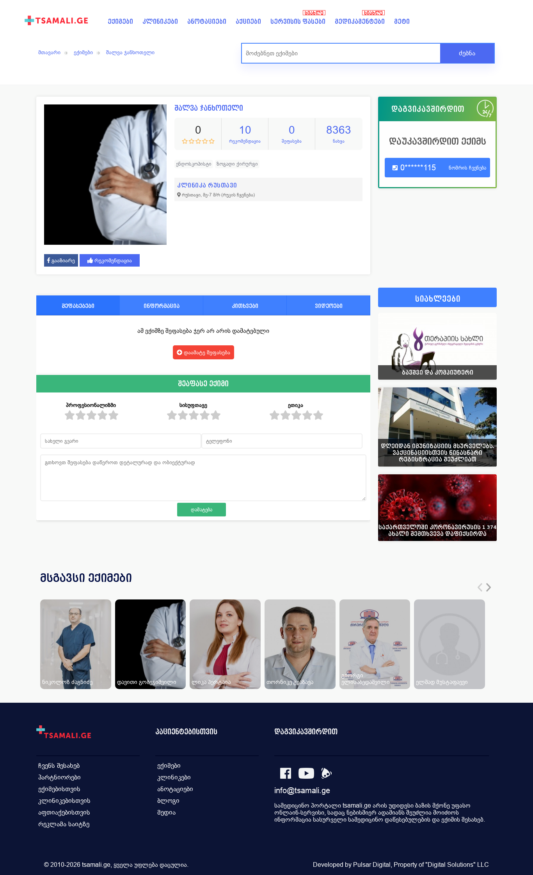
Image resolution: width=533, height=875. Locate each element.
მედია (166, 812)
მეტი (402, 21)
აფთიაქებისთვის (64, 812)
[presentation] (480, 587)
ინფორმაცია (161, 306)
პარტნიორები (59, 777)
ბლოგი (168, 800)
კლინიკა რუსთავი (207, 185)
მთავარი (49, 52)
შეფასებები (78, 306)
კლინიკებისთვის (64, 800)
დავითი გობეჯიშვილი (146, 682)
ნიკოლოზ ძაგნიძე (67, 682)
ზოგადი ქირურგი (237, 164)
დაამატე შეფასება (206, 352)
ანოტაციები (206, 21)
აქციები (248, 21)
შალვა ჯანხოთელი (130, 52)
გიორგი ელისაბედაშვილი (365, 678)
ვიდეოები (329, 306)
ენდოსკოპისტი (193, 164)
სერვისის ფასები (297, 21)
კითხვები (245, 306)
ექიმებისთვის (59, 789)
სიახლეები (437, 299)
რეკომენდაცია (112, 260)
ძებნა (467, 53)
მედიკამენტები (360, 21)
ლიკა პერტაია (211, 682)
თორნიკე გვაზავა (289, 682)
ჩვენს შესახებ (59, 765)
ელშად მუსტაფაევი (442, 682)
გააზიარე (62, 260)
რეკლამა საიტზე (63, 824)
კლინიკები (160, 21)
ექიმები (120, 21)
